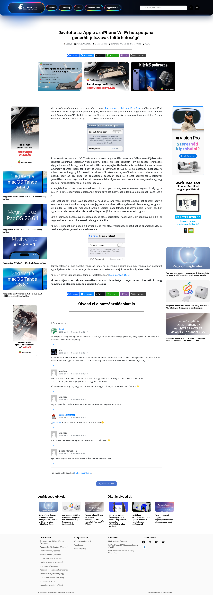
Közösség (66, 8)
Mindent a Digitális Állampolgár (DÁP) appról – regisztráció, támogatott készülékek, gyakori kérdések (118, 520)
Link (52, 344)
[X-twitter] (150, 542)
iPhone (132, 44)
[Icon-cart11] (190, 7)
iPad (127, 44)
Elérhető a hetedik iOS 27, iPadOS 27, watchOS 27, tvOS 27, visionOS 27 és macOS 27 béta (187, 339)
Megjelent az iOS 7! (119, 275)
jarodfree (57, 422)
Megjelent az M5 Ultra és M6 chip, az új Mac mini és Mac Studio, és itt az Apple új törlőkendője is (188, 307)
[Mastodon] (163, 542)
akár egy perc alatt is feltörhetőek (122, 108)
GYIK (79, 8)
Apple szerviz (112, 8)
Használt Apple (94, 8)
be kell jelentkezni (82, 473)
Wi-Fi (138, 44)
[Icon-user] (197, 7)
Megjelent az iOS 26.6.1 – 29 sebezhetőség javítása (24, 263)
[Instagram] (157, 542)
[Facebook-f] (144, 542)
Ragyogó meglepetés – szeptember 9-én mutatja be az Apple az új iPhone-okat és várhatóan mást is (187, 274)
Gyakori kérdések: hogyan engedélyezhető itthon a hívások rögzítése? (164, 518)
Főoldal (52, 8)
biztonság (115, 44)
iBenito (62, 329)
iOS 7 (122, 44)
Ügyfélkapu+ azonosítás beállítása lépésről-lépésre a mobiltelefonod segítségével (141, 519)
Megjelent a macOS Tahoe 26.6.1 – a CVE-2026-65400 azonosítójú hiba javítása (22, 295)
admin (61, 415)
